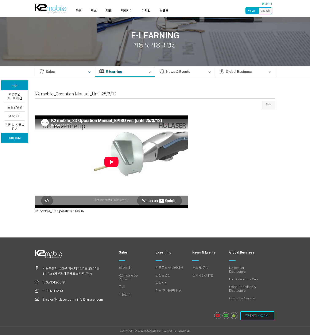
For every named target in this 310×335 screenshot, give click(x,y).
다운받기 (125, 294)
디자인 (146, 10)
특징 (79, 10)
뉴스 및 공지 (200, 268)
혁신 (94, 10)
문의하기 (267, 3)
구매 (122, 287)
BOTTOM (14, 138)
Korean (252, 10)
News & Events (177, 71)
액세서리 (127, 10)
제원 (109, 10)
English (265, 10)
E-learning (113, 71)
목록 (269, 105)
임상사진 (15, 116)
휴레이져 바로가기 (257, 316)
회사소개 (125, 268)
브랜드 (164, 10)
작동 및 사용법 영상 (14, 126)
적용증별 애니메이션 (14, 96)
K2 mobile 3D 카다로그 (128, 277)
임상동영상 (14, 107)
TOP (15, 85)
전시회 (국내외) (202, 275)
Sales (50, 71)
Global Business (238, 71)
